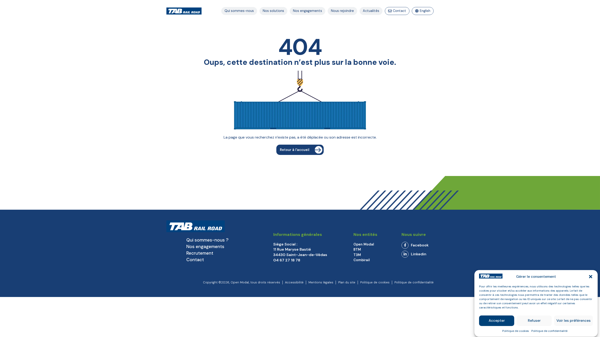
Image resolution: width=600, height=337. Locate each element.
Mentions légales (320, 282)
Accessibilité (294, 282)
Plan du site (346, 282)
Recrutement (199, 253)
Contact (195, 260)
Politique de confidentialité (549, 331)
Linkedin (418, 254)
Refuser (534, 321)
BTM (357, 249)
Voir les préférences (573, 321)
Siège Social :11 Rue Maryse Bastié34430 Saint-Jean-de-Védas (300, 249)
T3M (357, 255)
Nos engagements (205, 246)
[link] (417, 245)
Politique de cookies (515, 331)
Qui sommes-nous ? (207, 240)
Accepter (497, 321)
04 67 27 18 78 (286, 260)
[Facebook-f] (405, 245)
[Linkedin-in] (405, 254)
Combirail (361, 260)
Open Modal (363, 244)
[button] (590, 276)
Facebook (420, 245)
